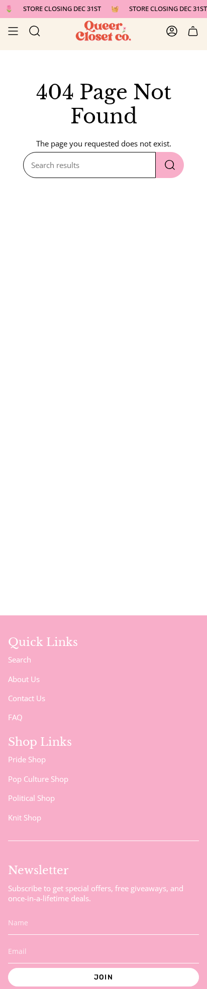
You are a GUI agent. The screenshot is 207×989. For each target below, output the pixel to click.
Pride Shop (27, 759)
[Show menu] (13, 31)
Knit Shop (24, 817)
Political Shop (31, 798)
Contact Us (26, 698)
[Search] (170, 165)
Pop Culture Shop (38, 779)
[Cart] (192, 31)
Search (19, 659)
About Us (24, 679)
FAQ (15, 717)
